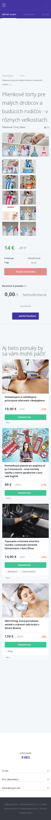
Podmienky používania (29, 808)
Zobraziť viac (25, 417)
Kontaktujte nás (11, 788)
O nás (5, 770)
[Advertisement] (25, 45)
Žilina (8, 422)
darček (33, 263)
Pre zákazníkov (10, 779)
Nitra (8, 657)
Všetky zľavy (9, 14)
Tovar (22, 75)
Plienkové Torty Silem (13, 127)
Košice (8, 498)
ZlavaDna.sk (34, 258)
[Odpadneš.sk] (26, 5)
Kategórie (29, 14)
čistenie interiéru (28, 571)
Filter (45, 14)
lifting (10, 651)
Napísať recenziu (27, 316)
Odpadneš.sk (8, 75)
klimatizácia (12, 571)
